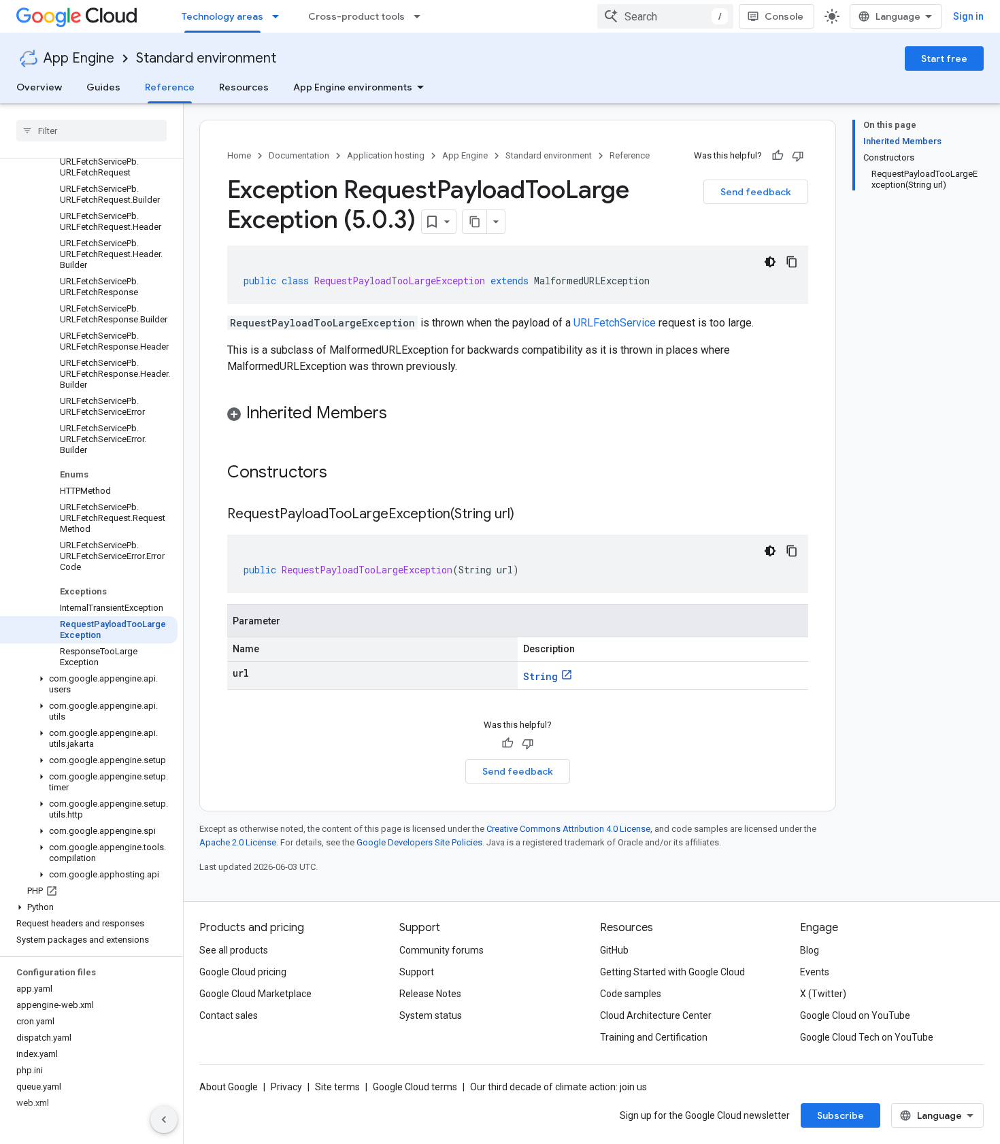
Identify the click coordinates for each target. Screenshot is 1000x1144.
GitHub (614, 950)
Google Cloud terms (415, 1086)
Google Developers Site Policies (419, 842)
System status (430, 1015)
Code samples (630, 993)
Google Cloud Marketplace (255, 993)
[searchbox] (91, 130)
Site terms (337, 1086)
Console (784, 16)
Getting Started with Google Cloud (672, 971)
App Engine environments (352, 87)
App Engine (79, 58)
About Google (228, 1086)
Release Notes (430, 993)
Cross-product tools (356, 16)
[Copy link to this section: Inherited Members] (400, 414)
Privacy (286, 1086)
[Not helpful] (798, 156)
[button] (89, 684)
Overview (39, 87)
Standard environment (206, 58)
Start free (944, 58)
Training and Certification (653, 1037)
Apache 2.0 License (237, 842)
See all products (233, 950)
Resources (244, 87)
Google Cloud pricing (242, 971)
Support (416, 971)
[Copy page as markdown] (475, 221)
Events (814, 971)
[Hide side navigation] (164, 1119)
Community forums (441, 950)
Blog (809, 950)
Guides (103, 87)
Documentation (299, 155)
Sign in (968, 16)
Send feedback (755, 192)
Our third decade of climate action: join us (558, 1086)
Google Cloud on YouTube (855, 1015)
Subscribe (840, 1115)
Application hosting (385, 155)
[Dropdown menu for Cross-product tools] (421, 16)
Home (239, 155)
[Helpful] (777, 156)
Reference (170, 87)
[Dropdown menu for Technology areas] (279, 16)
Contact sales (228, 1015)
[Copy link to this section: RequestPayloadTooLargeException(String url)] (527, 515)
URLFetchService (614, 322)
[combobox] (665, 16)
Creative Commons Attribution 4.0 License (568, 829)
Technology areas (222, 16)
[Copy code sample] (792, 262)
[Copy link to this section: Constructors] (345, 473)
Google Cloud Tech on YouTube (866, 1037)
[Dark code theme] (770, 262)
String (540, 676)
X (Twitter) (823, 993)
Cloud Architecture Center (656, 1015)
